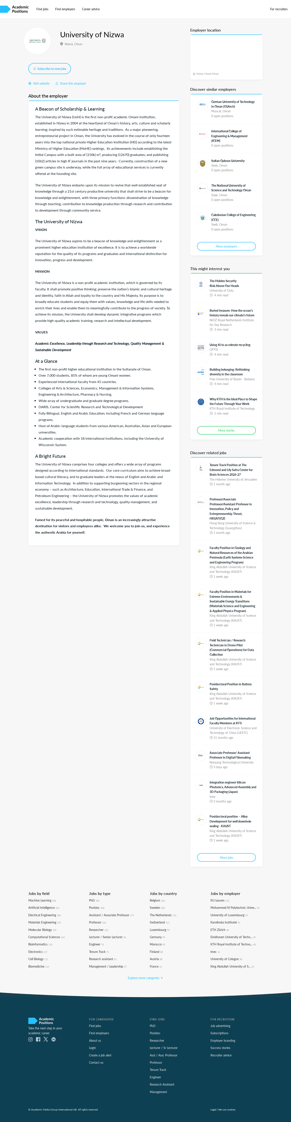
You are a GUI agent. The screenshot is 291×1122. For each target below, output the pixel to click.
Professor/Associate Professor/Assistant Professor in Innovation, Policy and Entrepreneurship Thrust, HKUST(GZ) (231, 508)
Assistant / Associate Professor (111, 915)
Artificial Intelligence (43, 907)
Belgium (157, 900)
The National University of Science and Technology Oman (231, 187)
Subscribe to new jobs (51, 68)
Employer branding (222, 1040)
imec (215, 951)
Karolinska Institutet (225, 922)
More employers (226, 246)
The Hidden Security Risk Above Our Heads (224, 283)
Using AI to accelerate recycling (230, 345)
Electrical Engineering (44, 915)
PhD (94, 900)
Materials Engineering (44, 922)
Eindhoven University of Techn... (233, 937)
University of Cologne (226, 959)
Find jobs (42, 9)
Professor (97, 922)
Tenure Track (99, 951)
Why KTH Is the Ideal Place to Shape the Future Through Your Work (233, 401)
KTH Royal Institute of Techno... (233, 944)
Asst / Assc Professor (163, 1055)
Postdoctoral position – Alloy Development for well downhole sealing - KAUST (230, 821)
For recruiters (279, 9)
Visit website (40, 83)
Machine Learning (42, 900)
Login (92, 1048)
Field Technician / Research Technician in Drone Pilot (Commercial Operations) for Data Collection (232, 647)
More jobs (226, 857)
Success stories (220, 1048)
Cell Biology (38, 959)
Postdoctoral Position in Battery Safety (231, 686)
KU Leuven (219, 900)
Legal (213, 1109)
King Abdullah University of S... (232, 966)
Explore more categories (144, 978)
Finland (156, 951)
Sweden (157, 907)
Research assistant (103, 959)
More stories (226, 430)
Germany (157, 937)
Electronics (37, 951)
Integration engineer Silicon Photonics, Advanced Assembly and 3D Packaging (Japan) (233, 787)
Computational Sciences (46, 937)
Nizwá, (69, 44)
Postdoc (96, 907)
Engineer (96, 944)
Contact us (96, 1062)
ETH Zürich (219, 930)
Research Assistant (162, 1084)
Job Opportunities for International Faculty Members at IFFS (232, 720)
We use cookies (226, 1109)
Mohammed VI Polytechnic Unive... (234, 907)
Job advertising (220, 1026)
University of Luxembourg (229, 915)
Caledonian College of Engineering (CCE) (233, 217)
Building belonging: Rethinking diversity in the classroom (230, 371)
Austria (156, 959)
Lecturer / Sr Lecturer (164, 1048)
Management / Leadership (108, 966)
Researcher (98, 930)
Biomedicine (38, 966)
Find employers (65, 9)
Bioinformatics (40, 944)
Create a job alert (100, 1055)
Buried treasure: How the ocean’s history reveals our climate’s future (232, 312)
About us (95, 1040)
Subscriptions (219, 1033)
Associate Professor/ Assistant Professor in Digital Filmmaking (230, 754)
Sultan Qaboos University (228, 160)
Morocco (157, 944)
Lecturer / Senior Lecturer (107, 937)
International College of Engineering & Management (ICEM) (229, 136)
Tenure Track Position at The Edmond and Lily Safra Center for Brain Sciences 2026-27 (231, 470)
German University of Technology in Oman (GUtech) (233, 103)
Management (158, 1092)
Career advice (91, 9)
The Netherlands (163, 915)
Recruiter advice (221, 1055)
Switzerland (160, 922)
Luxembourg (160, 930)
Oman (78, 44)
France (156, 966)
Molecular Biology (42, 930)
